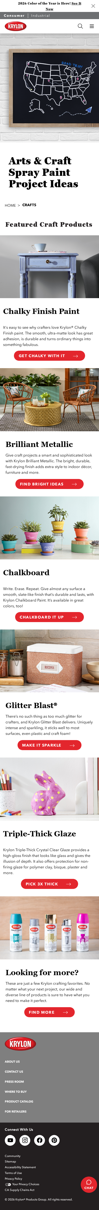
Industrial (40, 16)
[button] (92, 26)
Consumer (14, 16)
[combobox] (52, 26)
